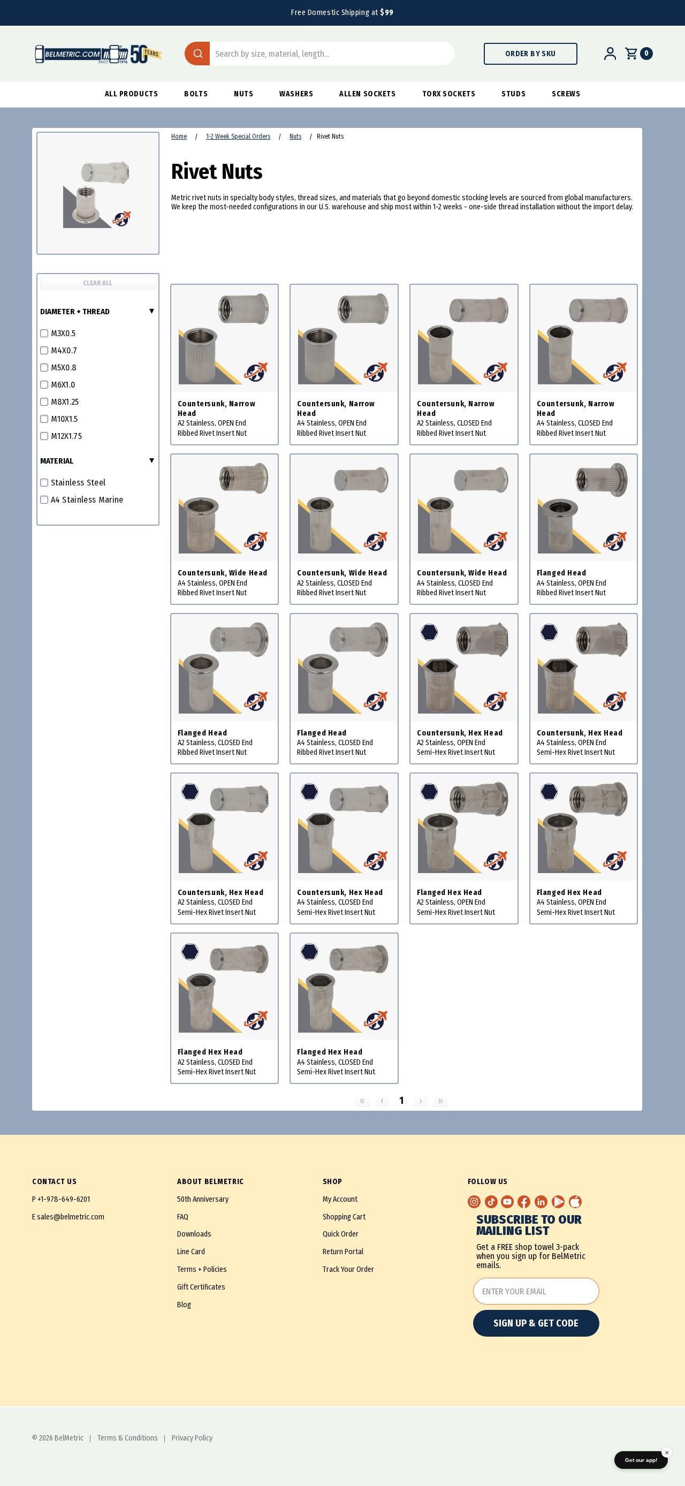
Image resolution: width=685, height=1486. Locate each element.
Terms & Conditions (127, 1438)
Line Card (191, 1251)
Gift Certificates (201, 1287)
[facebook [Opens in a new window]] (523, 1201)
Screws (566, 93)
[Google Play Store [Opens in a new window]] (558, 1201)
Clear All (97, 283)
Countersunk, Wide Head (223, 573)
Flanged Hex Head (449, 892)
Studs (513, 93)
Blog (184, 1304)
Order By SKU (530, 53)
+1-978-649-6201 (63, 1199)
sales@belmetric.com (70, 1217)
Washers (296, 93)
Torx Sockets (449, 93)
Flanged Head (562, 573)
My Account (340, 1199)
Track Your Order (348, 1269)
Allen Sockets (367, 93)
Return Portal (343, 1251)
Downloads (194, 1234)
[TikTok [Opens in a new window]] (491, 1201)
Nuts (243, 93)
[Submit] (197, 53)
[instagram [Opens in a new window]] (474, 1201)
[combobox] (319, 53)
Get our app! (641, 1460)
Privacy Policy (192, 1438)
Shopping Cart (344, 1217)
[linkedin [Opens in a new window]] (541, 1201)
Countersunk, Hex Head (460, 733)
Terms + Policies (202, 1269)
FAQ (182, 1217)
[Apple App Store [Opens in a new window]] (575, 1201)
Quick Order (341, 1234)
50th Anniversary (203, 1199)
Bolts (196, 93)
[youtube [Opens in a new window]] (507, 1201)
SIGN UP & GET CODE (536, 1323)
